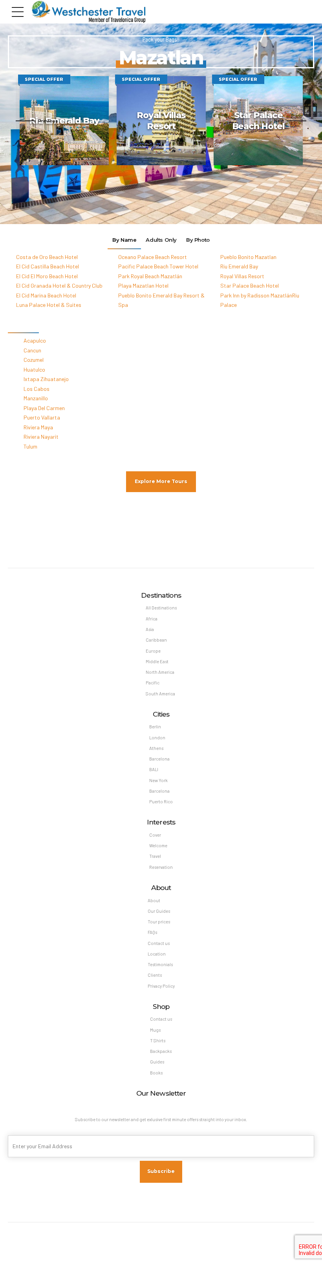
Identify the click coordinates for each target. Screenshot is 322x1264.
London (157, 737)
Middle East (157, 661)
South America (160, 693)
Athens (156, 748)
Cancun (32, 350)
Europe (153, 650)
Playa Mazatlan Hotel (143, 285)
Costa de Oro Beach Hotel (47, 257)
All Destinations (161, 607)
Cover (155, 834)
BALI (153, 769)
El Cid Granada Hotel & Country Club (59, 285)
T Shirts (157, 1040)
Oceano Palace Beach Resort (152, 257)
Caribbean (156, 639)
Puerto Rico (161, 801)
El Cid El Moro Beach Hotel (47, 276)
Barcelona (159, 758)
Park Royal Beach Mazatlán (150, 276)
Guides (157, 1061)
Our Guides (159, 911)
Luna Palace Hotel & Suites (48, 304)
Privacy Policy (161, 986)
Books (156, 1072)
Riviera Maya (38, 427)
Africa (151, 618)
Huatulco (34, 369)
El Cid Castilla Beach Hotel (47, 266)
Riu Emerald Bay (239, 266)
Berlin (155, 726)
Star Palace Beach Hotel (249, 285)
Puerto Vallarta (42, 417)
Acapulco (35, 340)
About (154, 900)
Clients (155, 975)
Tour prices (159, 921)
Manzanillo (36, 398)
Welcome (158, 845)
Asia (150, 629)
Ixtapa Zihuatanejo (46, 379)
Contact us (159, 943)
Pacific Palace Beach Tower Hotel (158, 266)
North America (160, 672)
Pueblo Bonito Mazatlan (248, 257)
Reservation (161, 867)
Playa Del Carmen (44, 408)
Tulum (30, 446)
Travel (155, 856)
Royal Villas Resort (242, 276)
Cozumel (34, 359)
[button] (37, 120)
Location (157, 953)
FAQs (152, 932)
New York (158, 780)
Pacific (152, 682)
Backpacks (161, 1051)
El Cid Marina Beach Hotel (46, 295)
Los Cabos (36, 388)
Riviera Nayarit (41, 436)
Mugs (155, 1029)
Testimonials (160, 964)
